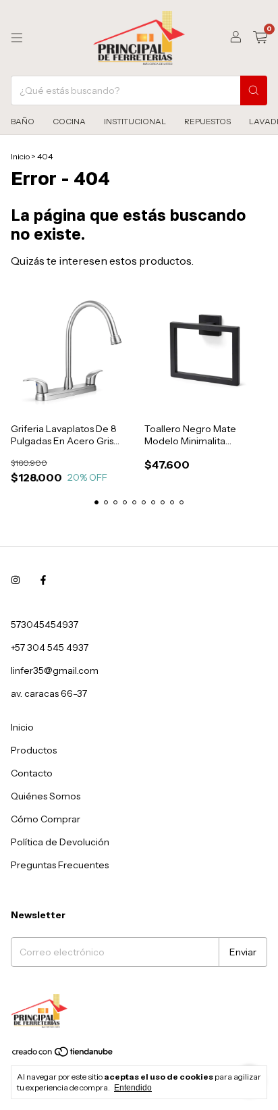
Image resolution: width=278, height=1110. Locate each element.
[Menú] (17, 38)
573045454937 (44, 624)
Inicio (20, 156)
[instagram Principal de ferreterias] (15, 580)
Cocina (69, 121)
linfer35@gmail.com (55, 670)
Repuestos (207, 121)
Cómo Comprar (45, 819)
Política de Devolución (60, 842)
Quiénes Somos (45, 796)
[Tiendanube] (63, 1054)
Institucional (135, 121)
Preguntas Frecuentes (60, 865)
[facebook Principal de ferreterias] (43, 580)
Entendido (133, 1087)
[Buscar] (253, 90)
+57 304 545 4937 (49, 647)
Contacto (32, 773)
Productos (34, 750)
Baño (22, 121)
